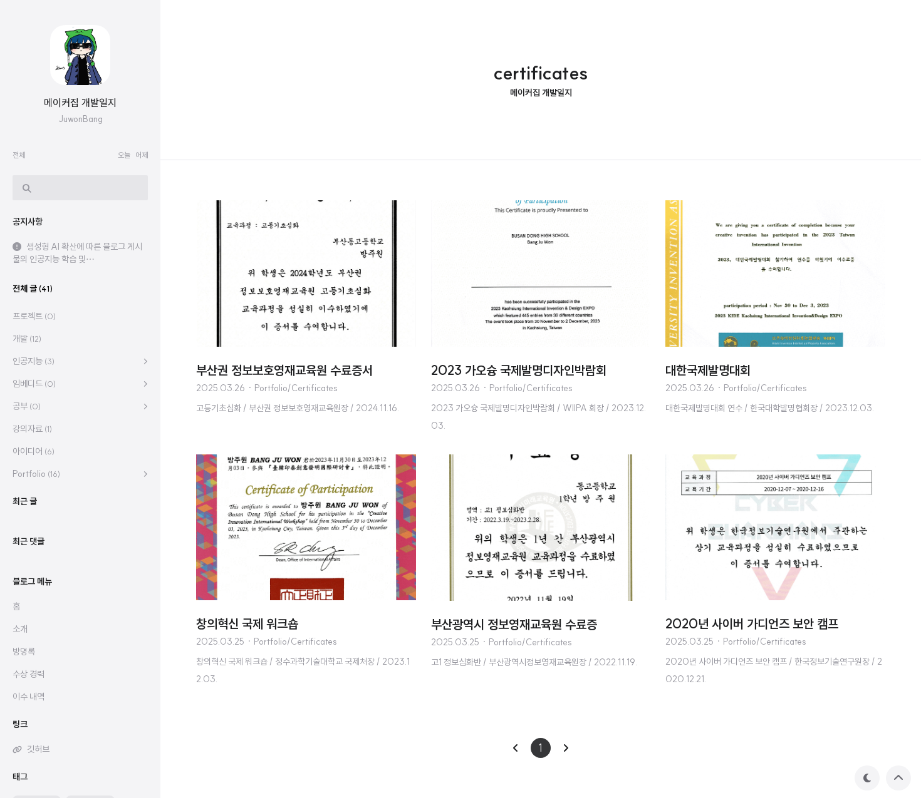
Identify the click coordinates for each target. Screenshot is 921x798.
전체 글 (33, 288)
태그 (20, 776)
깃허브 (38, 749)
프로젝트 (34, 316)
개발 (27, 338)
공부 (27, 406)
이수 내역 (28, 696)
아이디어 (34, 451)
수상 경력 (28, 674)
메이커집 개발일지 (80, 102)
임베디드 (34, 383)
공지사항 (28, 221)
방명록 (24, 651)
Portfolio (36, 473)
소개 (20, 629)
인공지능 (34, 361)
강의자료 (32, 428)
